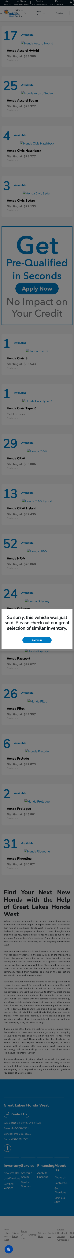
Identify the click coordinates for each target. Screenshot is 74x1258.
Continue (37, 640)
